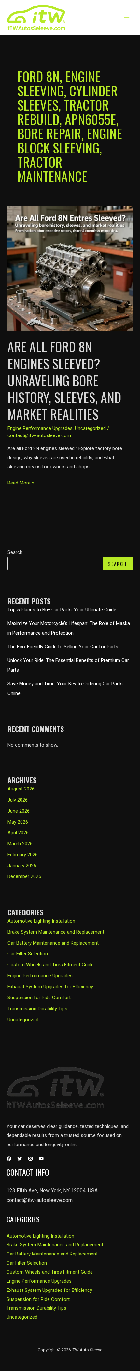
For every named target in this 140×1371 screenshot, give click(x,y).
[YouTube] (41, 1158)
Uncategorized (22, 1019)
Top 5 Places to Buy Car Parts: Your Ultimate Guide (61, 610)
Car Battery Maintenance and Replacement (53, 943)
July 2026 (17, 800)
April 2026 (18, 833)
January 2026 (21, 866)
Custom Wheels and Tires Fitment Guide (50, 965)
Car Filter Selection (27, 954)
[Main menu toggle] (127, 18)
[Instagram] (30, 1158)
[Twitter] (19, 1158)
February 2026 (22, 855)
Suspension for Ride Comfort (39, 997)
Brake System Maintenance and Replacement (55, 932)
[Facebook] (9, 1158)
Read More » (20, 484)
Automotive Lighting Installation (41, 921)
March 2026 (20, 844)
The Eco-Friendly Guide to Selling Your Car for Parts (62, 647)
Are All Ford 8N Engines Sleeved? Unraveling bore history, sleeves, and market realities (64, 380)
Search (14, 552)
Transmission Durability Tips (37, 1008)
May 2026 (17, 822)
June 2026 (18, 811)
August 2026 (21, 789)
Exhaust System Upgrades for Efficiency (50, 987)
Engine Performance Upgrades (40, 976)
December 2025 (24, 876)
